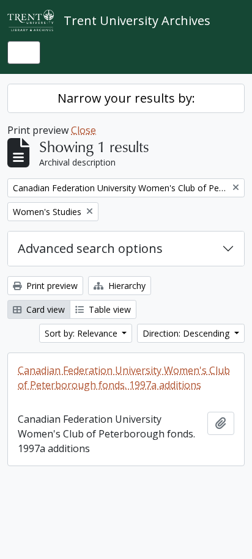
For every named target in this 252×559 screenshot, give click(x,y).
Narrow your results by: (126, 98)
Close (83, 130)
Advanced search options (90, 248)
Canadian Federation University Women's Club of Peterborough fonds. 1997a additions (124, 378)
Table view (108, 309)
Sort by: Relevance (82, 333)
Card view (44, 309)
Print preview (51, 285)
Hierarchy (126, 285)
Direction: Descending (187, 333)
